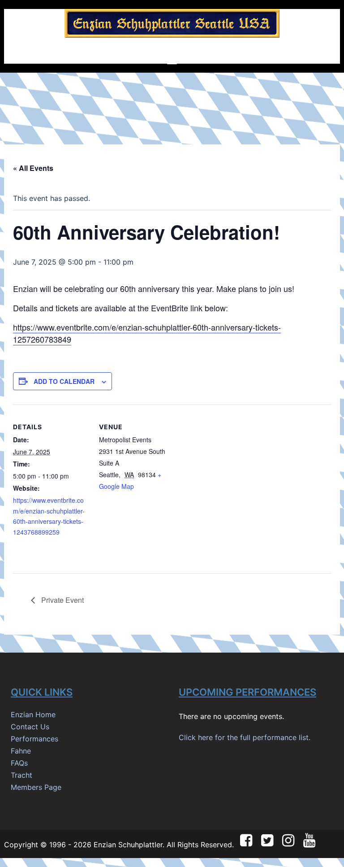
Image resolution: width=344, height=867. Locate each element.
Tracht (21, 775)
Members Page (36, 787)
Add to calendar (64, 381)
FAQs (19, 762)
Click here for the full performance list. (244, 737)
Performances (34, 738)
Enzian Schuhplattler (128, 844)
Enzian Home (33, 714)
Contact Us (30, 726)
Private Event (61, 600)
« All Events (33, 168)
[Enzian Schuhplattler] (172, 26)
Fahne (21, 750)
